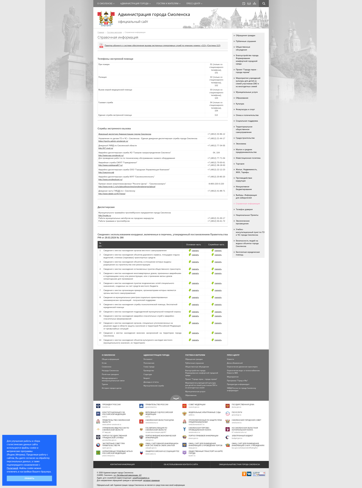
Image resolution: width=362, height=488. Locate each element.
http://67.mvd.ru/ (105, 148)
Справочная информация (248, 203)
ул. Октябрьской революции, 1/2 (127, 475)
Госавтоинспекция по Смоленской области (156, 429)
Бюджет (147, 378)
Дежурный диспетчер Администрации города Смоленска (124, 134)
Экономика (241, 144)
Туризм (105, 384)
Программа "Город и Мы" (237, 380)
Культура (240, 104)
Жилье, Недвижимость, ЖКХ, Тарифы (246, 170)
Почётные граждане (110, 374)
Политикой (12, 468)
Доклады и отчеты (151, 382)
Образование (242, 98)
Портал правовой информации (203, 436)
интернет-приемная (151, 480)
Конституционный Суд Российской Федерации (114, 413)
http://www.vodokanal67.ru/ (110, 165)
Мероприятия (233, 377)
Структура (148, 374)
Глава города (149, 366)
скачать (195, 250)
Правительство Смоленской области (116, 421)
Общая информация (110, 359)
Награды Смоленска (110, 370)
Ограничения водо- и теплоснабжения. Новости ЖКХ (243, 371)
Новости (230, 359)
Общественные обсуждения (243, 48)
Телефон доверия (244, 209)
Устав (104, 363)
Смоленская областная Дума (160, 420)
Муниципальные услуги (247, 92)
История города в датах (111, 388)
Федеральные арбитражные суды (205, 412)
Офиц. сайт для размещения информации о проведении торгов (205, 444)
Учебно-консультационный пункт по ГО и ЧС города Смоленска (250, 232)
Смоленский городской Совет (246, 420)
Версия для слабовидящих (249, 3)
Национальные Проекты (247, 215)
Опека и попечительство (247, 115)
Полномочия (149, 363)
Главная (101, 32)
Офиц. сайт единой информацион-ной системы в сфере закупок (162, 444)
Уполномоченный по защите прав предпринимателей (205, 421)
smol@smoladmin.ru (140, 478)
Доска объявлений (235, 363)
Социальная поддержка (247, 121)
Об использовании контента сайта (181, 464)
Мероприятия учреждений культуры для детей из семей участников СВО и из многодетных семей (248, 82)
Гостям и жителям (114, 32)
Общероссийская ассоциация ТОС (162, 451)
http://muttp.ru (104, 215)
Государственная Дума (243, 405)
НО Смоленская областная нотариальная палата (245, 429)
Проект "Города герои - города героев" (246, 71)
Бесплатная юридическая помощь (248, 253)
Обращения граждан (245, 35)
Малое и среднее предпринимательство (246, 150)
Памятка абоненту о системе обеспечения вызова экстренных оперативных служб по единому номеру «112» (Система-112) (162, 45)
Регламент (148, 359)
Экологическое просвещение (243, 222)
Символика (106, 366)
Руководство (149, 370)
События (243, 3)
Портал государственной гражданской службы (114, 437)
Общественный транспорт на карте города (206, 452)
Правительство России (157, 405)
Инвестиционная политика (248, 158)
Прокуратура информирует (238, 384)
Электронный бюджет (242, 436)
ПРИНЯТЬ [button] (29, 478)
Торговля (240, 164)
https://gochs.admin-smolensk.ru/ (113, 141)
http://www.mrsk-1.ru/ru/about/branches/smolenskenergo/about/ (126, 186)
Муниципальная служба (154, 385)
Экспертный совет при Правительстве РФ (113, 444)
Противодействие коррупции (244, 179)
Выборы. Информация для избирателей (246, 196)
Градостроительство (245, 138)
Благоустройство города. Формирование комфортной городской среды (247, 59)
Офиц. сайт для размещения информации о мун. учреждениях (248, 444)
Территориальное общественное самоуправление (244, 129)
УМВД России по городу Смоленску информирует (241, 389)
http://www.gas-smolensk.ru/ (111, 155)
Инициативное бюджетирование (244, 188)
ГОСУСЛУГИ (237, 412)
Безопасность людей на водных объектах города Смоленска (247, 243)
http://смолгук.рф (106, 172)
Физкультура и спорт (245, 109)
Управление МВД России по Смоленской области (115, 429)
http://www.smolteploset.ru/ (110, 179)
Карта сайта (254, 3)
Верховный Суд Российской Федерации (159, 413)
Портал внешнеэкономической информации (161, 437)
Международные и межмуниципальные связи (113, 379)
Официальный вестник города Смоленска (239, 464)
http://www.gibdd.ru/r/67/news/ (111, 194)
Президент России (111, 405)
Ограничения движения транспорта (242, 366)
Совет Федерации (197, 405)
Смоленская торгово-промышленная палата (200, 429)
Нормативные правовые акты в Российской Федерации (117, 452)
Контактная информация (122, 464)
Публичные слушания (246, 41)
